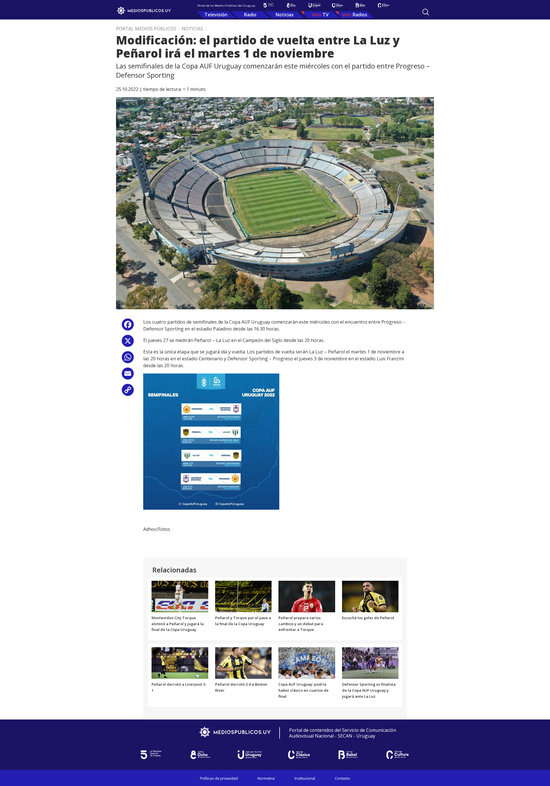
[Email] (128, 375)
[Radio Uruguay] (315, 5)
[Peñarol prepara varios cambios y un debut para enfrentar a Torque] (306, 596)
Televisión (216, 14)
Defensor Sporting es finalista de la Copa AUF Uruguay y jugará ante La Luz (369, 690)
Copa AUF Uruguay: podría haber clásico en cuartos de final (303, 690)
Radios (360, 14)
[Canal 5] (269, 5)
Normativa (266, 778)
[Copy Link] (128, 392)
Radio (250, 14)
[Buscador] (425, 12)
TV (326, 14)
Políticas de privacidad (219, 778)
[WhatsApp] (128, 359)
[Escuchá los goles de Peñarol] (370, 596)
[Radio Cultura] (383, 5)
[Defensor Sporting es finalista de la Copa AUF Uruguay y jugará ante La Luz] (370, 662)
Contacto (342, 778)
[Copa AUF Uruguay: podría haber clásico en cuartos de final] (306, 662)
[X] (128, 343)
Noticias (285, 14)
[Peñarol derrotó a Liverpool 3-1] (180, 662)
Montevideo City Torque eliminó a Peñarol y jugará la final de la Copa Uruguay (178, 623)
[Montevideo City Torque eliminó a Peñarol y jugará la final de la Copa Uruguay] (180, 596)
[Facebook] (128, 326)
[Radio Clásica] (337, 5)
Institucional (304, 778)
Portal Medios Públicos (146, 29)
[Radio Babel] (360, 5)
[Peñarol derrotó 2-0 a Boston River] (243, 662)
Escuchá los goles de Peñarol (368, 617)
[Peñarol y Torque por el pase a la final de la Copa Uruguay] (243, 596)
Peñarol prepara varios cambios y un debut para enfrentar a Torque (300, 623)
